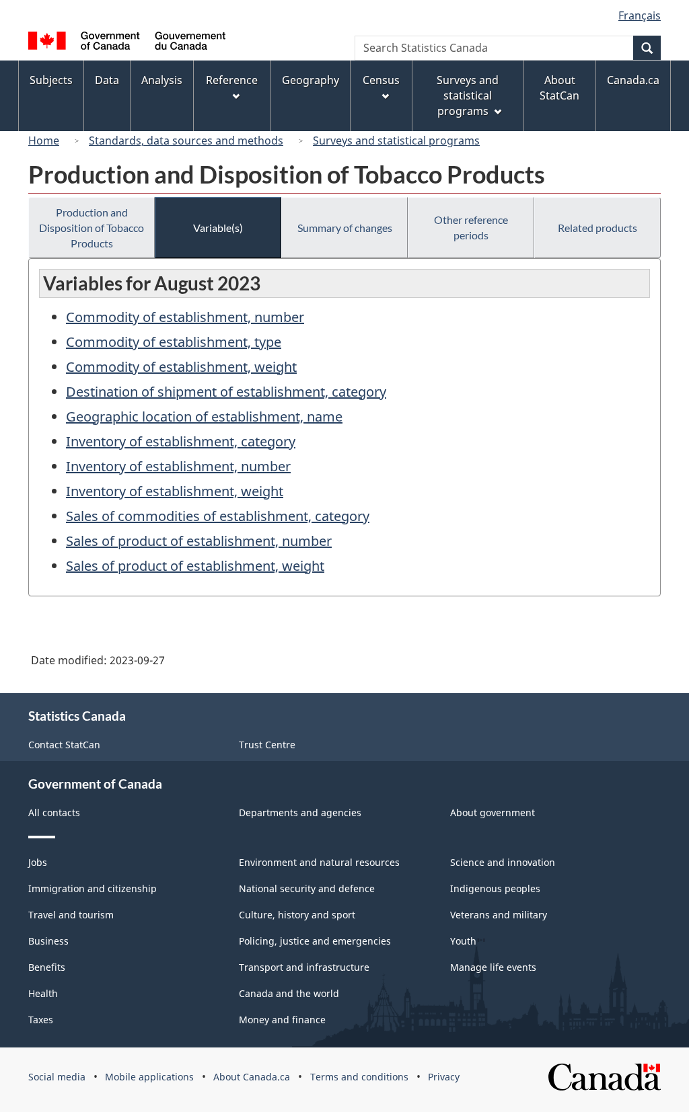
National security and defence (307, 888)
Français (639, 15)
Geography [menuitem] (310, 80)
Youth (463, 941)
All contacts (54, 812)
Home (43, 140)
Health (43, 993)
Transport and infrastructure (304, 967)
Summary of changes (344, 227)
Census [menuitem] (381, 80)
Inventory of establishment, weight (174, 491)
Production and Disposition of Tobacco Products (91, 227)
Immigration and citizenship (92, 888)
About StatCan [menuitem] (559, 88)
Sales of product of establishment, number (199, 541)
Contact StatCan (64, 744)
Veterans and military (498, 914)
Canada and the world (289, 993)
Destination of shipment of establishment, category (226, 392)
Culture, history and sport (297, 914)
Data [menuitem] (107, 80)
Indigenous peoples (495, 888)
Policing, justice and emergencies (315, 941)
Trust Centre (267, 744)
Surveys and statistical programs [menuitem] (468, 95)
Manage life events (493, 967)
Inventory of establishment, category (180, 441)
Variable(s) (218, 227)
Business (48, 941)
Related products (597, 227)
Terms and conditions (359, 1076)
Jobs (37, 862)
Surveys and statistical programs (396, 140)
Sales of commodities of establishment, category (217, 516)
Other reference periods (471, 227)
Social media (56, 1076)
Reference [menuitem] (232, 80)
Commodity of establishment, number (185, 317)
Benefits (46, 967)
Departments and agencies (300, 812)
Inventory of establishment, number (178, 466)
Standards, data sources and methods (186, 140)
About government (492, 812)
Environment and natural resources (319, 862)
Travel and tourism (71, 914)
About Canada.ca (251, 1076)
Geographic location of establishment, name (204, 416)
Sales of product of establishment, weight (195, 566)
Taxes (40, 1019)
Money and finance (282, 1019)
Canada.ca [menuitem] (633, 80)
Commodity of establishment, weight (181, 367)
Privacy (444, 1076)
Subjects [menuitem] (51, 80)
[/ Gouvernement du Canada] (126, 43)
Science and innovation (502, 862)
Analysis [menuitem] (161, 80)
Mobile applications (149, 1076)
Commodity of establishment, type (173, 342)
